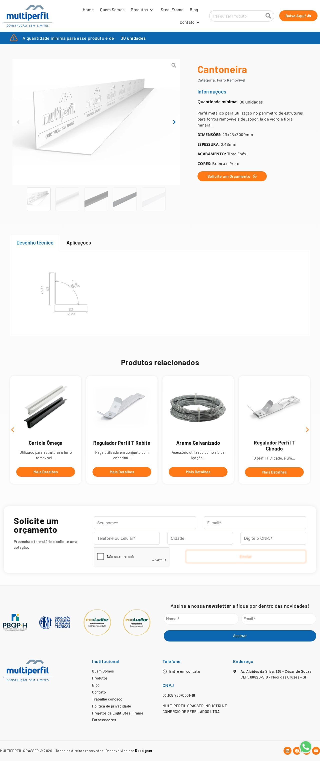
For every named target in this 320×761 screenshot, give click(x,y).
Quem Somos (112, 9)
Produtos (139, 9)
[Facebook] (297, 751)
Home (88, 9)
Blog (194, 9)
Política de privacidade (111, 706)
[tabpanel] (160, 293)
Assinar (240, 635)
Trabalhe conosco (107, 699)
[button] (18, 122)
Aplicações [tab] (78, 243)
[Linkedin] (288, 751)
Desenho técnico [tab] (35, 243)
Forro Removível (231, 80)
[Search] (268, 15)
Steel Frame (172, 9)
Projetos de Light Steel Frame (117, 713)
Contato (187, 22)
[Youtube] (316, 751)
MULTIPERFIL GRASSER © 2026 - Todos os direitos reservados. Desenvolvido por (76, 750)
